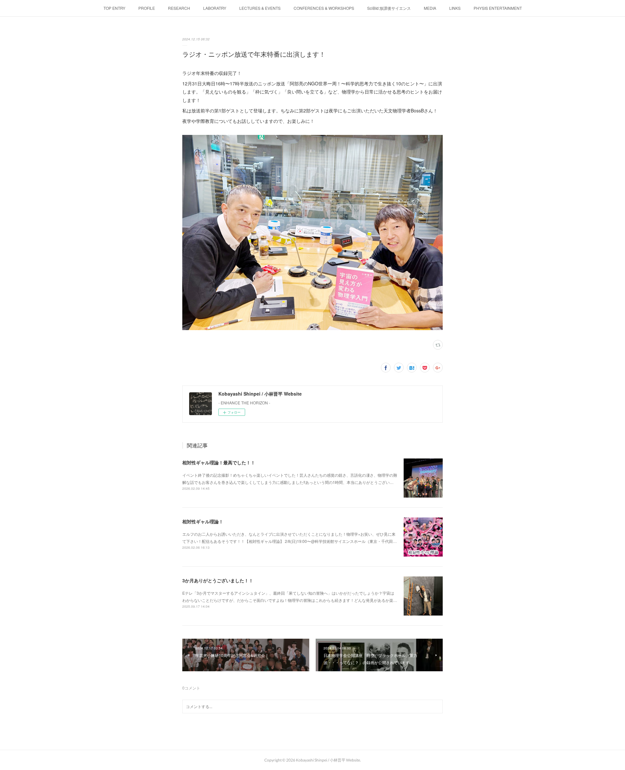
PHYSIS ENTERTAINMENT (498, 8)
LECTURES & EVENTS (260, 8)
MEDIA (430, 8)
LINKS (455, 8)
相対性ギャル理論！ (202, 521)
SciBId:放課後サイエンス (389, 8)
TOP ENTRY (114, 8)
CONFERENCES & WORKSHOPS (324, 8)
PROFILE (146, 8)
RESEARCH (179, 8)
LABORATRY (214, 8)
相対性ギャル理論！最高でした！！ (218, 462)
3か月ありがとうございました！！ (217, 580)
